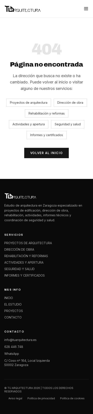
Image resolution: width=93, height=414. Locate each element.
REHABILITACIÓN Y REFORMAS (26, 256)
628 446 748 (13, 347)
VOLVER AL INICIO (46, 153)
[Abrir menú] (86, 8)
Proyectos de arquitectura (28, 102)
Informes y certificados (46, 135)
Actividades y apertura (29, 124)
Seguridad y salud (68, 124)
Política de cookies (72, 398)
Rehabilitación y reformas (47, 113)
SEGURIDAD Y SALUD (19, 269)
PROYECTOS (13, 311)
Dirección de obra (70, 102)
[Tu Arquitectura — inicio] (22, 8)
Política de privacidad (41, 398)
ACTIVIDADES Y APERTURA (23, 262)
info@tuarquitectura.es (20, 340)
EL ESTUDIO (13, 304)
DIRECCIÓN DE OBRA (19, 249)
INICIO (8, 298)
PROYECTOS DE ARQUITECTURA (28, 243)
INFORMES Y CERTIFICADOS (24, 275)
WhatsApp (11, 353)
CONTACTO (13, 317)
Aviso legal (15, 398)
